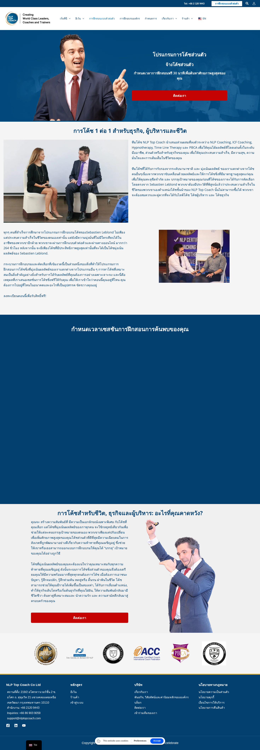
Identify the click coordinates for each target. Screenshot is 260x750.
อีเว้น (73, 691)
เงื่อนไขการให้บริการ (212, 702)
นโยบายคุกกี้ (206, 697)
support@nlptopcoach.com (24, 718)
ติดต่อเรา (140, 707)
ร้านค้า (74, 697)
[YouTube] (24, 725)
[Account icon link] (254, 3)
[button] (194, 3)
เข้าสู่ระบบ (76, 702)
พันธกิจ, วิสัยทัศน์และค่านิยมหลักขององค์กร (161, 697)
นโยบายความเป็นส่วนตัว (214, 691)
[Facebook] (8, 725)
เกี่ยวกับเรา (141, 691)
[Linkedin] (16, 725)
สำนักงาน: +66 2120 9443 (23, 707)
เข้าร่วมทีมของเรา (145, 713)
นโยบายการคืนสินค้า (212, 707)
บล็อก (137, 702)
